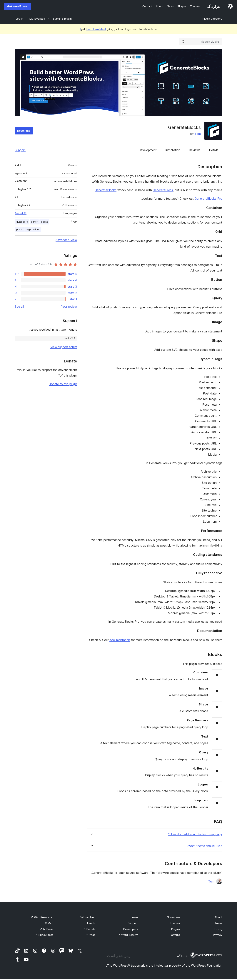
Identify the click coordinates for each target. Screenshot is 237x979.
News (218, 923)
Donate (89, 929)
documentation (119, 640)
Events (91, 923)
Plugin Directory (212, 18)
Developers (130, 929)
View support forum (63, 347)
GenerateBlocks (105, 190)
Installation (172, 150)
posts (19, 229)
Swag (91, 934)
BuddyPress (44, 934)
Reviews (194, 150)
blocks (44, 221)
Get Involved (88, 917)
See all (19, 306)
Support (20, 150)
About (218, 917)
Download (23, 130)
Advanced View (66, 240)
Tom (198, 134)
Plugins (175, 929)
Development (147, 150)
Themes (175, 923)
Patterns (175, 934)
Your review (69, 306)
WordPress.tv (128, 934)
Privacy (217, 934)
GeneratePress (163, 190)
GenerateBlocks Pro (208, 198)
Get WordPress (17, 6)
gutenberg (22, 221)
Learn (134, 917)
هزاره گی (182, 955)
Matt (49, 923)
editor (34, 221)
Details (213, 150)
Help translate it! (93, 29)
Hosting (217, 929)
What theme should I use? (204, 846)
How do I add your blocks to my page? (195, 834)
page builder (33, 229)
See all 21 (20, 213)
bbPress (46, 929)
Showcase (173, 917)
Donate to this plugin (63, 384)
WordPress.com (42, 917)
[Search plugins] (183, 41)
